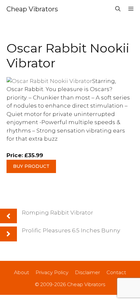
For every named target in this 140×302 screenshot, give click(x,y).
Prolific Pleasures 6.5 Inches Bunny (71, 230)
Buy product (31, 166)
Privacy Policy (51, 272)
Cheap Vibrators (32, 9)
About (21, 272)
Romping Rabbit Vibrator (57, 212)
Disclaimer (87, 272)
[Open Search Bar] (117, 9)
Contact (116, 272)
